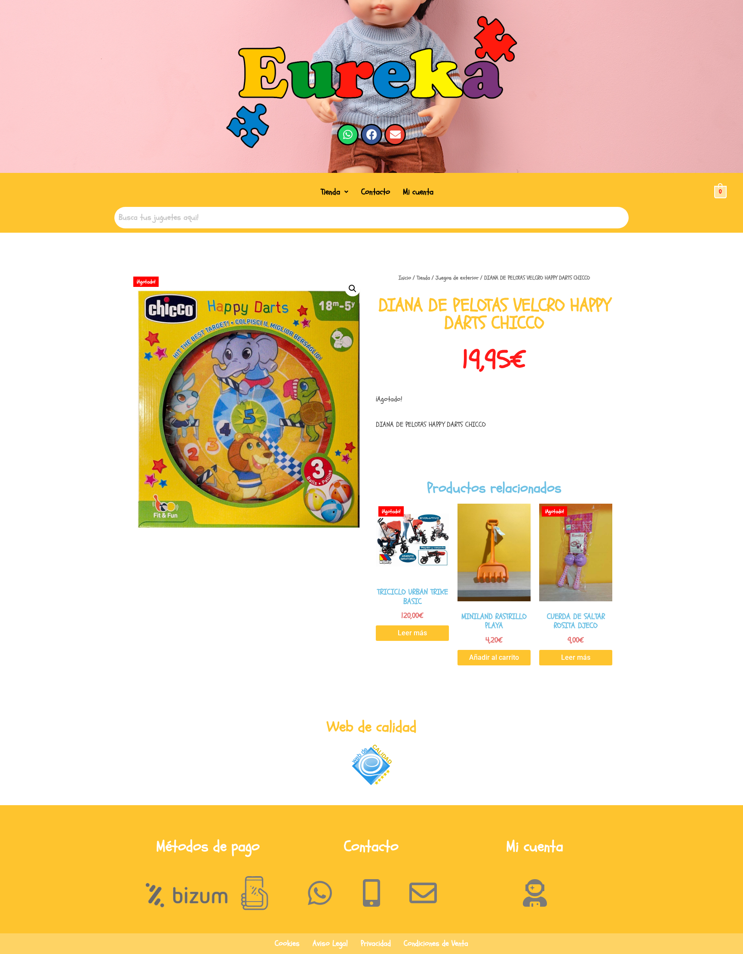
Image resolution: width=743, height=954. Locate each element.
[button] (334, 192)
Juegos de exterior (457, 278)
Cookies (287, 943)
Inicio (405, 278)
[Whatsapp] (348, 134)
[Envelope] (395, 134)
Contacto (375, 191)
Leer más (412, 633)
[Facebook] (371, 134)
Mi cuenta (418, 191)
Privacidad (376, 943)
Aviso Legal (330, 943)
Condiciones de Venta (436, 943)
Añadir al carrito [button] (494, 657)
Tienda (330, 191)
